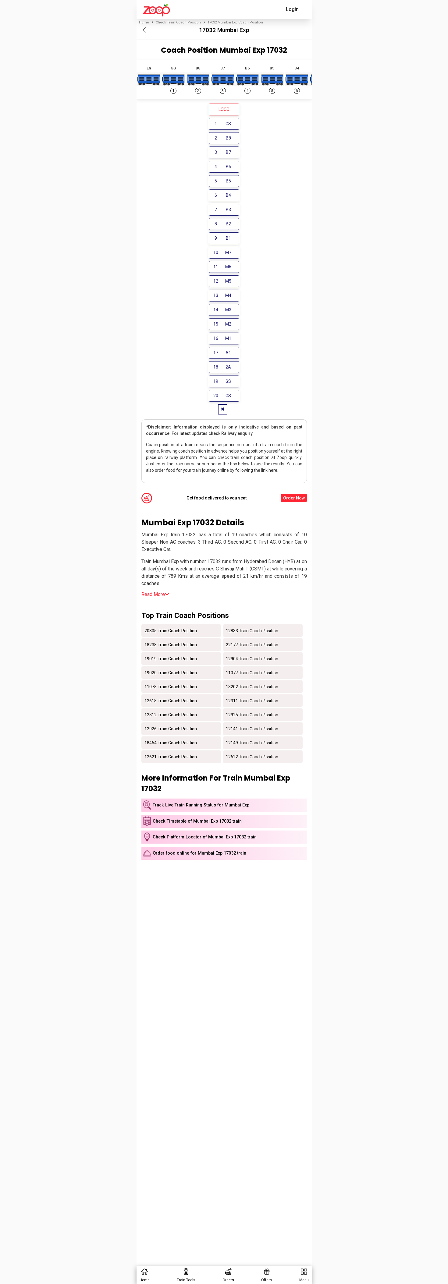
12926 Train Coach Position (170, 728)
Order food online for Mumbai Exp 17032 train (199, 853)
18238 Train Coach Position (170, 644)
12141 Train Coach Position (252, 728)
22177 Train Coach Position (252, 644)
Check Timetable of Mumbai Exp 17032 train (197, 821)
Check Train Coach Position (178, 22)
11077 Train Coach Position (252, 672)
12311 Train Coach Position (252, 700)
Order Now (294, 498)
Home (144, 22)
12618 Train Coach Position (170, 700)
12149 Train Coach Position (252, 742)
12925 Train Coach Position (252, 714)
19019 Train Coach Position (170, 658)
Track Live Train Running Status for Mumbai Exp (201, 805)
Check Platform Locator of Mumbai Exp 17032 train (205, 837)
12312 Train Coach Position (170, 714)
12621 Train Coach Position (170, 756)
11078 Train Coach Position (170, 686)
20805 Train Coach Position (170, 630)
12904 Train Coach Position (252, 658)
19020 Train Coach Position (170, 672)
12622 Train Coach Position (252, 756)
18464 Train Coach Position (170, 742)
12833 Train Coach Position (252, 630)
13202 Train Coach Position (252, 686)
